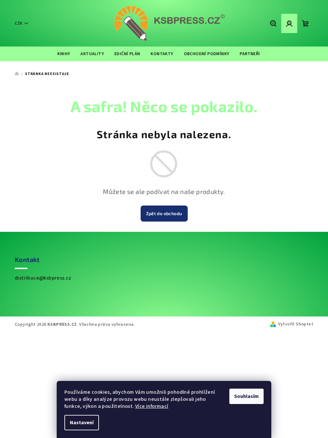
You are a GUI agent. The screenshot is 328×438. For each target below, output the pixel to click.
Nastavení (82, 422)
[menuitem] (63, 53)
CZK (18, 23)
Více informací (151, 406)
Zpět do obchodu (164, 213)
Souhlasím (246, 396)
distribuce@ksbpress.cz (43, 278)
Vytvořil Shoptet (295, 324)
